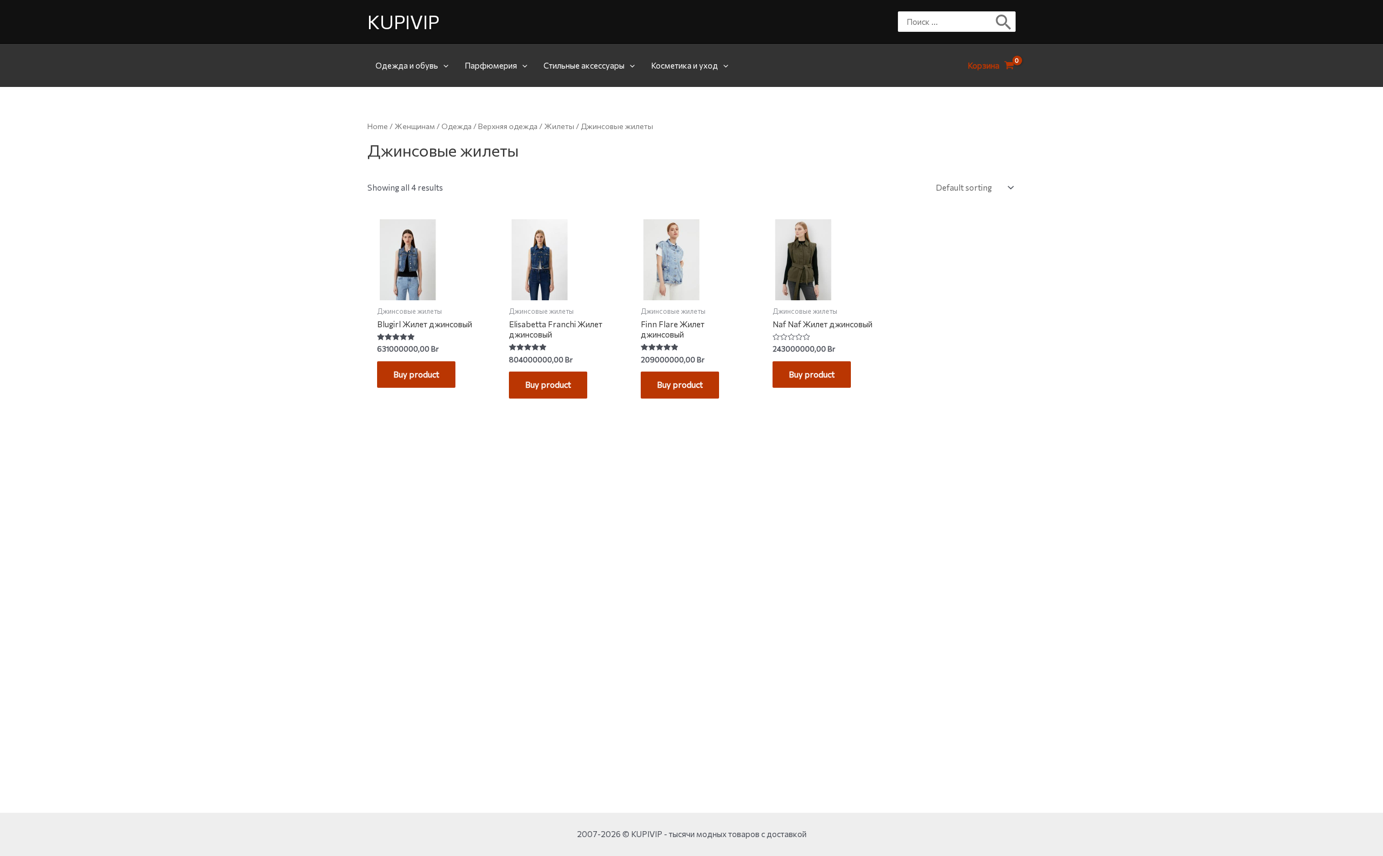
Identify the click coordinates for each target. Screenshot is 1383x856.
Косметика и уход (684, 65)
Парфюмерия (491, 65)
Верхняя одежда (508, 126)
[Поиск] (1004, 21)
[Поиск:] (948, 21)
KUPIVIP (403, 21)
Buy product (416, 374)
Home (377, 126)
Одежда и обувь (406, 65)
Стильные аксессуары (584, 65)
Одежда (456, 126)
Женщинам (414, 126)
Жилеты (559, 126)
